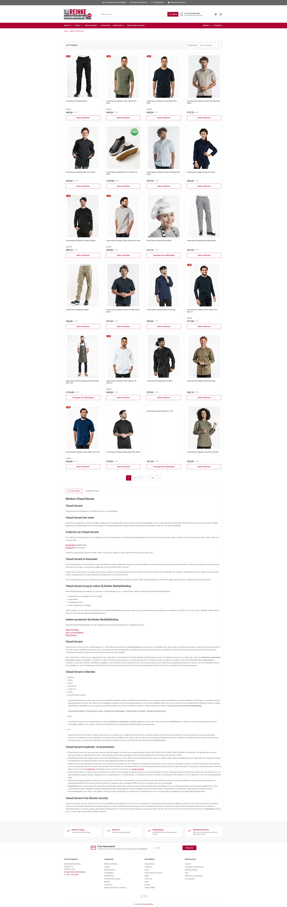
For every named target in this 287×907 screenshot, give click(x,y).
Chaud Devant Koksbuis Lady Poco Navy (201, 172)
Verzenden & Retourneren (194, 867)
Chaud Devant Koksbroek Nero (76, 101)
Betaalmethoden (191, 870)
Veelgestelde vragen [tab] (92, 491)
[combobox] (139, 14)
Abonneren (189, 848)
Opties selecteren (83, 118)
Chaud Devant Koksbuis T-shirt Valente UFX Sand (123, 240)
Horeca (77, 25)
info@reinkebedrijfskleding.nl (75, 872)
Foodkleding (105, 25)
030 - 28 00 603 (72, 875)
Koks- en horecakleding (74, 633)
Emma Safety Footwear (153, 873)
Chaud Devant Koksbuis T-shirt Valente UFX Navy (83, 452)
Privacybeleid (190, 879)
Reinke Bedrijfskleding (146, 904)
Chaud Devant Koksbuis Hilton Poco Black (80, 172)
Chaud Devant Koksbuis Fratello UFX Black (81, 240)
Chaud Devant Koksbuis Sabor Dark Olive (201, 381)
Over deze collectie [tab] (74, 491)
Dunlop (147, 885)
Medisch (67, 25)
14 (152, 478)
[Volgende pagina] (158, 478)
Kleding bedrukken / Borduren (115, 888)
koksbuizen (90, 769)
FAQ (186, 873)
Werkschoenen (90, 25)
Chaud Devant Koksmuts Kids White (159, 240)
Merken (205, 25)
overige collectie (137, 769)
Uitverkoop (217, 25)
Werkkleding (118, 25)
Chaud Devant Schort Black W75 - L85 (160, 411)
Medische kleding (72, 630)
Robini (147, 876)
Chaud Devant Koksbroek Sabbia (77, 310)
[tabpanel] (143, 655)
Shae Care (148, 879)
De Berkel (148, 867)
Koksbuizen (70, 548)
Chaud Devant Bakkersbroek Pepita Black (201, 240)
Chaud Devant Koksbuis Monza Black (160, 381)
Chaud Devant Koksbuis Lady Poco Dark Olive (203, 452)
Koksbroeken (71, 545)
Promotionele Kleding (135, 25)
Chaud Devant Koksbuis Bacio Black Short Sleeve (123, 452)
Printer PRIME (150, 888)
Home (66, 31)
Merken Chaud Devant (77, 31)
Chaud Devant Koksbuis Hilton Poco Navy (161, 310)
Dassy (147, 870)
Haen (147, 882)
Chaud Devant (150, 864)
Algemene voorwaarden (194, 876)
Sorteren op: (192, 45)
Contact (188, 864)
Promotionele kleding (112, 879)
